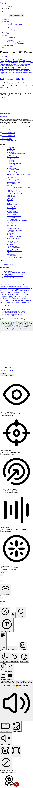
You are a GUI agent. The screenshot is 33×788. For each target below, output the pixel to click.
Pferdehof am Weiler (12, 195)
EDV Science (11, 155)
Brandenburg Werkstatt (11, 61)
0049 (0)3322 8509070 (8, 136)
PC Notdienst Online (13, 169)
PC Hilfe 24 (10, 161)
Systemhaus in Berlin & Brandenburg (17, 220)
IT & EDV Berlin (12, 158)
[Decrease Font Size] (1, 581)
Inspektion (17, 288)
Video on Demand (12, 252)
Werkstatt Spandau (6, 302)
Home (5, 56)
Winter (14, 302)
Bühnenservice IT (12, 173)
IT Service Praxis (12, 219)
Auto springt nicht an (15, 284)
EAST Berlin (10, 152)
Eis (5, 286)
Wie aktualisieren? (24, 685)
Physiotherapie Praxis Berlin (15, 257)
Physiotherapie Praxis (13, 165)
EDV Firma (2, 286)
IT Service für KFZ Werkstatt (9, 140)
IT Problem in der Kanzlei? (14, 236)
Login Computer (11, 198)
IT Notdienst (10, 160)
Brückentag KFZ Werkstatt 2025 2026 (14, 274)
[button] (0, 332)
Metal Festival (11, 185)
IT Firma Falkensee (17, 67)
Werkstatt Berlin (27, 300)
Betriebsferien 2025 (9, 277)
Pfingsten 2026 (8, 271)
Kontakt (6, 35)
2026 (9, 284)
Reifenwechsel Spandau (18, 298)
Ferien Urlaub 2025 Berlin (12, 79)
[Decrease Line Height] (1, 604)
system (2, 61)
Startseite (6, 19)
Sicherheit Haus (11, 206)
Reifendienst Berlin (11, 296)
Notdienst (5, 294)
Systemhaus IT (11, 147)
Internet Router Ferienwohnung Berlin (18, 64)
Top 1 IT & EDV (12, 225)
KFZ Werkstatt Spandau (18, 292)
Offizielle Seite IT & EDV (14, 163)
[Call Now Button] (16, 784)
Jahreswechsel (11, 290)
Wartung (11, 300)
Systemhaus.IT (4, 116)
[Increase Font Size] (1, 575)
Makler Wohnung (12, 214)
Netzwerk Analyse (12, 204)
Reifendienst (3, 296)
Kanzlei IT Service (12, 246)
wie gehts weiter (11, 255)
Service (6, 32)
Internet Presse (11, 209)
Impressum (10, 40)
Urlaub (7, 300)
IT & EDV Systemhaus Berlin (15, 193)
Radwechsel (22, 294)
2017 (1, 284)
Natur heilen (10, 222)
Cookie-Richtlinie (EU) (13, 42)
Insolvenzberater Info (13, 241)
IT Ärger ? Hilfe (11, 184)
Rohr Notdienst (11, 235)
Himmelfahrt (11, 288)
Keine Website (11, 196)
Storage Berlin (11, 171)
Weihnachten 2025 (6, 139)
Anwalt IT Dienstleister (13, 247)
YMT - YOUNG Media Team (15, 232)
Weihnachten (16, 300)
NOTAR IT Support (12, 249)
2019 (5, 284)
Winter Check (19, 302)
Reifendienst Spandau (21, 296)
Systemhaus (10, 150)
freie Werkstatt (25, 286)
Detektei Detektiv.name (13, 228)
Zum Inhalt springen (6, 770)
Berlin (27, 284)
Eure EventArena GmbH (14, 216)
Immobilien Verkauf (12, 243)
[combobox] (16, 326)
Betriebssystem (11, 149)
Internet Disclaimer (12, 224)
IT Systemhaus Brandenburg (12, 69)
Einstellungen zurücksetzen (8, 772)
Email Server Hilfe (12, 190)
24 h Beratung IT (12, 168)
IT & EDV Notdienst (13, 157)
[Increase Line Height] (1, 598)
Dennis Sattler (11, 254)
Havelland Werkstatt (16, 62)
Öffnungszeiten (11, 23)
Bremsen (30, 284)
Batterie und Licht (12, 31)
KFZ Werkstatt (8, 6)
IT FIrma (22, 288)
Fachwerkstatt (19, 286)
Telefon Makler (11, 208)
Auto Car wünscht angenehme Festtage (14, 272)
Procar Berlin (15, 294)
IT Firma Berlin (24, 65)
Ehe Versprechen (11, 177)
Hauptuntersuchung (4, 288)
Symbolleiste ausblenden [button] (7, 375)
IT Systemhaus (11, 166)
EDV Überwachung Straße (14, 251)
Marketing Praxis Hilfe (13, 182)
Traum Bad (10, 200)
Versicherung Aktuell (13, 238)
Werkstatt (6, 21)
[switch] (7, 415)
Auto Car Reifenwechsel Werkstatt (13, 276)
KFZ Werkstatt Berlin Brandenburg (17, 192)
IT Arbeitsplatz (11, 217)
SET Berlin (10, 244)
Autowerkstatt (23, 284)
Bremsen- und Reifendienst (14, 24)
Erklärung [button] (3, 373)
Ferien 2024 (22, 61)
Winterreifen (25, 302)
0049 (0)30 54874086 (8, 133)
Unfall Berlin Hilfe (12, 181)
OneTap (11, 370)
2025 (7, 284)
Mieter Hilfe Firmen (12, 227)
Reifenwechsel (6, 298)
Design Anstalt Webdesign (14, 230)
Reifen (27, 294)
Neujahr (1, 294)
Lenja (8, 203)
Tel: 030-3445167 (8, 264)
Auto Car (4, 3)
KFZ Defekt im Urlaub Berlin (13, 70)
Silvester (25, 298)
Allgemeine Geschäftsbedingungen (16, 43)
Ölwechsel (10, 29)
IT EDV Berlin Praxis (13, 179)
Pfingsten (10, 294)
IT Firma (28, 319)
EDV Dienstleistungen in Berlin (16, 153)
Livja (8, 201)
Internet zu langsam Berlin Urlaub (9, 65)
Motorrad (28, 292)
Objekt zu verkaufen (12, 212)
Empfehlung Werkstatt (11, 286)
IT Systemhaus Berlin (13, 239)
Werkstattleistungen (9, 45)
